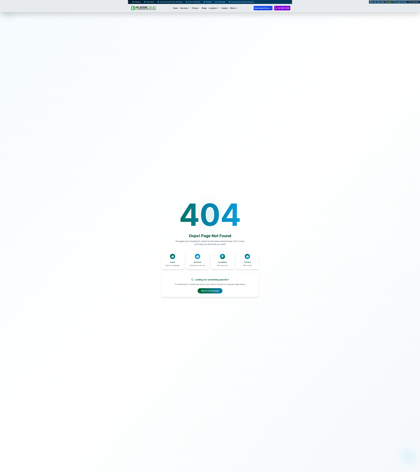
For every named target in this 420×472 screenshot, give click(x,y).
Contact (224, 8)
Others (232, 8)
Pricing (195, 8)
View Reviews (414, 2)
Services (183, 8)
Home (175, 8)
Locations (213, 8)
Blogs (204, 8)
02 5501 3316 (283, 8)
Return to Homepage (210, 291)
